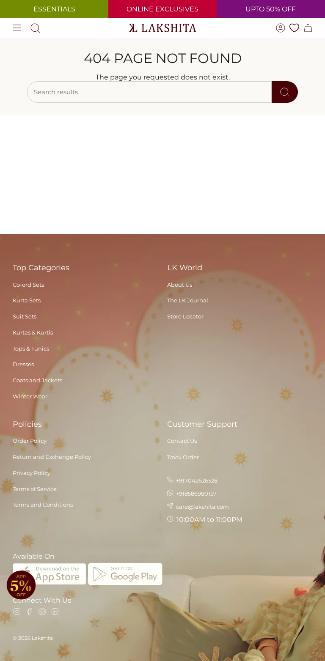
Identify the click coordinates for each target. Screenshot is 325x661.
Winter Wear (30, 396)
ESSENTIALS (54, 9)
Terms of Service (35, 488)
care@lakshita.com (202, 506)
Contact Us (182, 440)
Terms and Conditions (43, 504)
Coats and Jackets (37, 380)
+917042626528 (196, 480)
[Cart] (308, 28)
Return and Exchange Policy (52, 456)
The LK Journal (187, 300)
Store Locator (185, 316)
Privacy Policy (31, 472)
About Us (179, 284)
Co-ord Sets (28, 284)
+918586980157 (196, 493)
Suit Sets (24, 316)
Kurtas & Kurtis (33, 332)
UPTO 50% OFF (270, 9)
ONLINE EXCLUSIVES (162, 9)
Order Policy (30, 440)
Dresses (23, 364)
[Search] (285, 92)
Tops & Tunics (31, 348)
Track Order (183, 457)
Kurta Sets (27, 300)
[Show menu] (16, 28)
